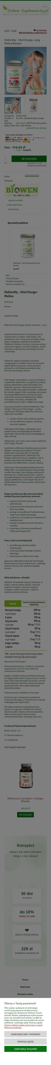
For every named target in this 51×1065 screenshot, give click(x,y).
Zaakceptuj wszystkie (25, 1048)
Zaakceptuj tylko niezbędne (25, 1034)
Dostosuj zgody (25, 1041)
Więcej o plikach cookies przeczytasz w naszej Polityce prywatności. (23, 1026)
